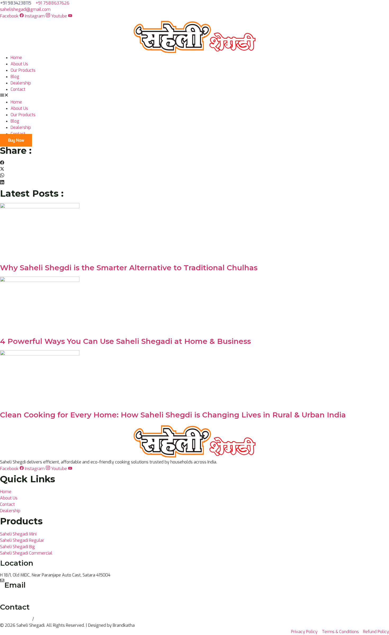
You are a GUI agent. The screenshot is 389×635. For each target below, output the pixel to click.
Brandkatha (124, 625)
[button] (194, 96)
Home (16, 57)
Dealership (21, 83)
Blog (15, 76)
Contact (18, 89)
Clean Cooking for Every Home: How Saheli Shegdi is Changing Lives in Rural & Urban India (173, 414)
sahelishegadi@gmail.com (29, 597)
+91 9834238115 (16, 619)
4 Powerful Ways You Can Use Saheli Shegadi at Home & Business (125, 341)
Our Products (23, 70)
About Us (19, 64)
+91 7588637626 (52, 619)
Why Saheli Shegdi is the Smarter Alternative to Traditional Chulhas (128, 267)
